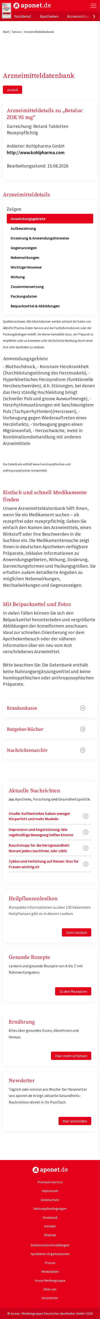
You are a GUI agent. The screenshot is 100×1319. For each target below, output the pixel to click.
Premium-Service (50, 1182)
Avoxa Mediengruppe (50, 1280)
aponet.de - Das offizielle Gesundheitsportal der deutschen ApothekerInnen (32, 6)
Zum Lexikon (76, 932)
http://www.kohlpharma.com (36, 152)
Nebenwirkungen (25, 257)
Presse (50, 1263)
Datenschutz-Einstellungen (50, 1245)
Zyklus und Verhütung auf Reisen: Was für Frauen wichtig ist (44, 864)
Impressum (50, 1191)
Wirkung (18, 276)
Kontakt (50, 1226)
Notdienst (22, 16)
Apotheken (49, 16)
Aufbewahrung (23, 228)
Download (50, 1217)
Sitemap (50, 1235)
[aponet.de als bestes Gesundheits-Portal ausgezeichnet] (6, 10)
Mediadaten (50, 1271)
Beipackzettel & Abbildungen (35, 305)
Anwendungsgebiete (28, 218)
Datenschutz (50, 1200)
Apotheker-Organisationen (50, 1254)
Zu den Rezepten (73, 991)
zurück (12, 89)
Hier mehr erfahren (71, 1055)
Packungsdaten (24, 296)
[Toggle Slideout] (93, 5)
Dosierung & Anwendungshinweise (40, 238)
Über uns (50, 1289)
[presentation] (94, 16)
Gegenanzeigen (24, 247)
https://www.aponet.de (50, 1170)
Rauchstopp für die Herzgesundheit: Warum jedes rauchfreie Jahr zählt (39, 848)
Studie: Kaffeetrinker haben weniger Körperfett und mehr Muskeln (39, 816)
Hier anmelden (75, 1121)
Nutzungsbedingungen (50, 1208)
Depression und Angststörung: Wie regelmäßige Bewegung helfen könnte (41, 832)
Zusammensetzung (27, 286)
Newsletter (50, 1298)
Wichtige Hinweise (26, 267)
